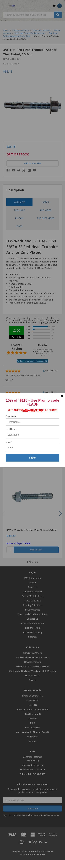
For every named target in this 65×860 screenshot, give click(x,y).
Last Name (11, 429)
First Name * (12, 416)
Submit (32, 457)
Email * (9, 442)
